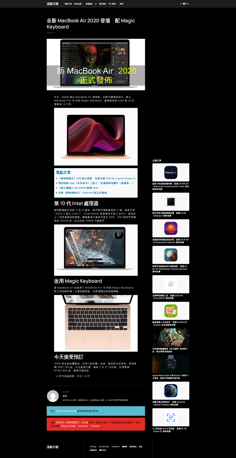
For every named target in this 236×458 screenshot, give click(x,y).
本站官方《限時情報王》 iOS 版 (71, 422)
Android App (104, 446)
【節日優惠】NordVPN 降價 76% (78, 187)
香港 (79, 376)
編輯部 (124, 446)
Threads (95, 426)
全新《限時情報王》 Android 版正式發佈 (83, 192)
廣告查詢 (133, 446)
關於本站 (102, 450)
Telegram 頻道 (67, 426)
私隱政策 (93, 450)
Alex (65, 395)
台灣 (87, 376)
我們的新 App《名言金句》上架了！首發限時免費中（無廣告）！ (96, 183)
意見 (140, 446)
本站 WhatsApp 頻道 (66, 411)
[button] (184, 4)
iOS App (93, 446)
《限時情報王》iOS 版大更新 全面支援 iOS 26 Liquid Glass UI (97, 178)
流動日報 (53, 3)
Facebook (83, 426)
